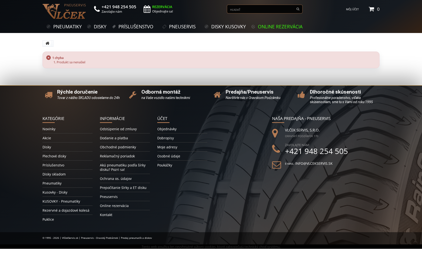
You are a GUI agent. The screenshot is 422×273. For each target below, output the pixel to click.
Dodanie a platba (114, 138)
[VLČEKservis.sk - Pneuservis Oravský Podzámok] (64, 11)
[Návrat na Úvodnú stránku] (47, 43)
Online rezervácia (114, 205)
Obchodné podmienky (118, 147)
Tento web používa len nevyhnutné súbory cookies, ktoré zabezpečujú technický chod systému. (211, 246)
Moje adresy (167, 147)
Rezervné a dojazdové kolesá (65, 210)
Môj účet (352, 9)
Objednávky (167, 129)
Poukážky (164, 165)
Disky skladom (54, 174)
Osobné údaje (168, 156)
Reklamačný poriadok (117, 156)
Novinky (48, 129)
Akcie (46, 138)
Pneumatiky (52, 183)
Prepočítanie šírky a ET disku (123, 187)
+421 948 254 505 (316, 151)
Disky (46, 147)
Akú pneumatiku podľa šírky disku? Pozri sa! (123, 167)
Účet (162, 118)
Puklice (48, 219)
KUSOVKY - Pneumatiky (61, 201)
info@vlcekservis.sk (314, 163)
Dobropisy (165, 138)
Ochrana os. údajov (116, 178)
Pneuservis (109, 196)
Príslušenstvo (53, 165)
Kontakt (106, 214)
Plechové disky (54, 156)
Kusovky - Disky (54, 192)
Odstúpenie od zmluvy (118, 129)
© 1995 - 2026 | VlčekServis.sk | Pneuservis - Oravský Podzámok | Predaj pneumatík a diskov (97, 238)
